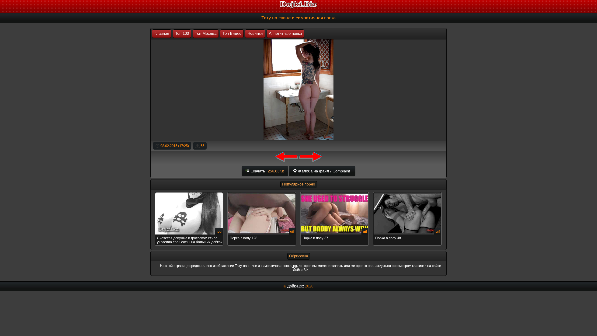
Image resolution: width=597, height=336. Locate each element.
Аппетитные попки (285, 33)
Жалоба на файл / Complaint (323, 171)
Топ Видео (231, 33)
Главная (161, 33)
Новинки (255, 33)
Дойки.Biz (295, 286)
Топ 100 (182, 33)
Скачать (266, 171)
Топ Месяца (205, 33)
